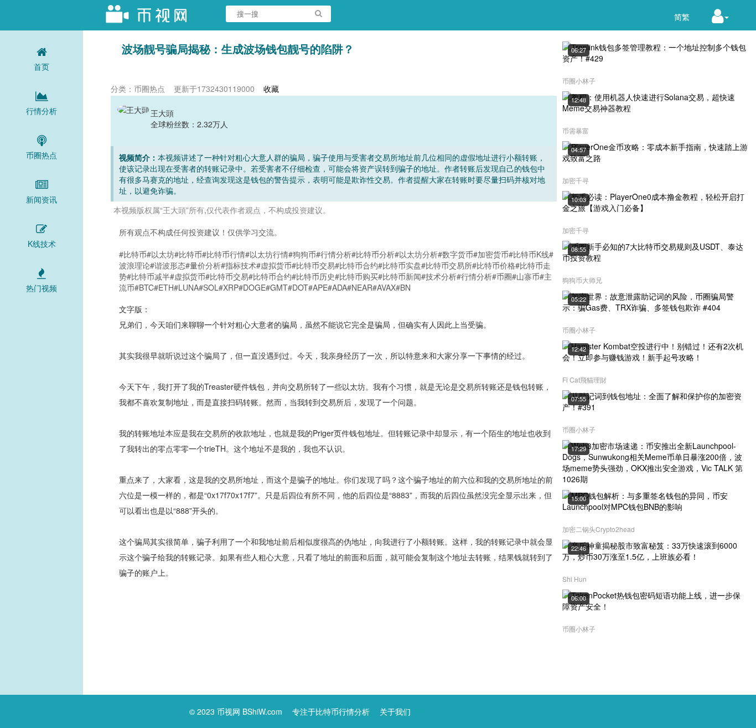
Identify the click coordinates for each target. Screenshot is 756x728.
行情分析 (41, 110)
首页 (41, 66)
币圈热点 (41, 155)
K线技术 (42, 243)
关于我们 (395, 711)
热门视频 (41, 287)
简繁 (682, 16)
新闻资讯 (41, 199)
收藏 (271, 88)
